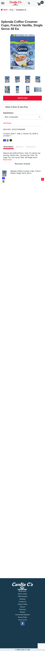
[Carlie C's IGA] (16, 3)
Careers (22, 607)
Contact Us (22, 601)
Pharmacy (22, 609)
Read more (7, 160)
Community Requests (22, 614)
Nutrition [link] (19, 147)
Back (5, 10)
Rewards (22, 599)
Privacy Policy (22, 617)
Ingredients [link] (30, 147)
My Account (22, 591)
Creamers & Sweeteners (26, 10)
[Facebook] (22, 623)
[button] (7, 79)
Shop (11, 10)
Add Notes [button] (7, 123)
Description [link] (8, 147)
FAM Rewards (22, 596)
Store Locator (22, 594)
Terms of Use (22, 620)
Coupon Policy (22, 604)
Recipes (22, 612)
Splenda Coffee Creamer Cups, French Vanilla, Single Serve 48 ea (25, 172)
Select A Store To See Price (16, 107)
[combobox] (22, 117)
